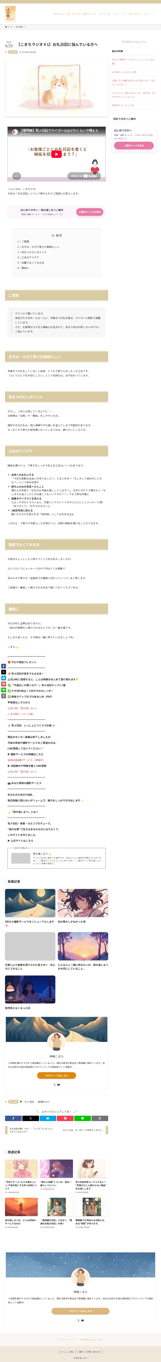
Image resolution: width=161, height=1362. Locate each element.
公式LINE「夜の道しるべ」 (23, 708)
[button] (13, 1118)
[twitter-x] (142, 1)
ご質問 (25, 241)
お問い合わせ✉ (93, 1351)
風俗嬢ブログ (43, 1101)
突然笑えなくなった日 (123, 105)
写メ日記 (12, 52)
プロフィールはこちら (56, 1075)
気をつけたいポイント (34, 252)
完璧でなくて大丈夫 (33, 262)
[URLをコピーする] (100, 1118)
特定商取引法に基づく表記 (91, 1339)
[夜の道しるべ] (10, 14)
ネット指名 (29, 1101)
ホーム (64, 1351)
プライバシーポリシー (67, 1339)
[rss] (150, 1)
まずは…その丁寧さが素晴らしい (40, 247)
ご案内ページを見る (89, 212)
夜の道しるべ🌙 (42, 853)
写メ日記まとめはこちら (134, 41)
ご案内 (80, 1351)
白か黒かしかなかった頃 (124, 72)
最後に (25, 268)
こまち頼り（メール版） (21, 714)
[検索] (154, 1)
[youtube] (146, 1)
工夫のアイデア (30, 257)
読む (72, 1351)
